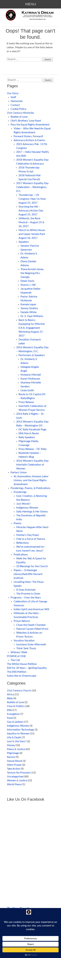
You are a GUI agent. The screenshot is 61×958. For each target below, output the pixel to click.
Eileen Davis (27, 281)
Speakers (24, 242)
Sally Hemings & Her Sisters (32, 511)
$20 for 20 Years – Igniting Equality (27, 668)
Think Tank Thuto (26, 648)
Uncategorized (15, 776)
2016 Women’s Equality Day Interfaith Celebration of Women (32, 464)
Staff (13, 97)
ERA (9, 710)
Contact (15, 105)
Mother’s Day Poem (27, 535)
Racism (11, 757)
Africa (10, 694)
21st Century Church (19, 690)
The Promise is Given (28, 593)
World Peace (14, 784)
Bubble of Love (19, 116)
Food (10, 718)
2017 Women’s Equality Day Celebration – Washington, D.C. (32, 187)
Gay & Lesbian (15, 722)
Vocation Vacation (24, 640)
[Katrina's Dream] (30, 18)
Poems (17, 523)
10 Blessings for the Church (32, 566)
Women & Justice (17, 780)
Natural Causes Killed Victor (32, 629)
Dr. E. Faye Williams (31, 316)
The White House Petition (22, 664)
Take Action (13, 768)
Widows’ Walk (19, 652)
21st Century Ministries (20, 113)
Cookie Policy (18, 109)
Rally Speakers (27, 437)
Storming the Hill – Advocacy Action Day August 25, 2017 (31, 210)
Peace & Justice (16, 749)
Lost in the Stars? (17, 741)
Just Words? (23, 503)
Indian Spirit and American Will (31, 609)
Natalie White (28, 312)
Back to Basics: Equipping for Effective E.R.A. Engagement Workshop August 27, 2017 (32, 328)
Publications (21, 554)
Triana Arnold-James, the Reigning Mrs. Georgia (32, 273)
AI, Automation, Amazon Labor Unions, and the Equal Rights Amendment (31, 480)
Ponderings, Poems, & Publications (30, 488)
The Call (15, 660)
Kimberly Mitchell (30, 374)
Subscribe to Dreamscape (21, 675)
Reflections (22, 543)
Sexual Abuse (14, 761)
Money (11, 745)
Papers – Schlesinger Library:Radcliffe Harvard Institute (28, 574)
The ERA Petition (16, 672)
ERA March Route (29, 433)
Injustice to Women (18, 733)
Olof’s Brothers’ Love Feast (26, 120)
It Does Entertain (26, 589)
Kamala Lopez (28, 304)
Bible (10, 698)
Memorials (17, 101)
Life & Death (14, 737)
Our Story (12, 93)
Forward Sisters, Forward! (28, 136)
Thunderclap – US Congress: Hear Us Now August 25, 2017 (32, 199)
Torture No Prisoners (19, 772)
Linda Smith (27, 390)
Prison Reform (22, 621)
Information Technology (20, 729)
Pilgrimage (13, 753)
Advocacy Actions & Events (29, 140)
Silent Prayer (14, 765)
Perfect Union (19, 472)
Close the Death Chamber (31, 625)
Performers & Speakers (32, 355)
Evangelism (13, 714)
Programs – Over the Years (26, 597)
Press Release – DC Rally (33, 449)
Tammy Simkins (29, 308)
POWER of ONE (16, 656)
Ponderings (20, 492)
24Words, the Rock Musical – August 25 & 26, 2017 (31, 222)
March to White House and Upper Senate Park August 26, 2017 (32, 234)
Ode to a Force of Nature (30, 539)
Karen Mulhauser (30, 378)
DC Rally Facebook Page (32, 429)
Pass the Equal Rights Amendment (30, 124)
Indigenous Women (27, 507)
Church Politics (16, 706)
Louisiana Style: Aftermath (31, 644)
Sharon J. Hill (28, 285)
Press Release (26, 402)
